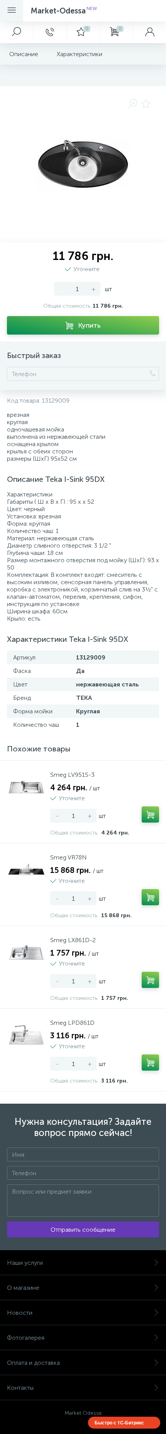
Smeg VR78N (68, 857)
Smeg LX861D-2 (73, 940)
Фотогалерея (25, 1337)
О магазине (23, 1287)
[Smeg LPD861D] (26, 1035)
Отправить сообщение (83, 1229)
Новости (19, 1312)
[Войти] (149, 32)
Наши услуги (25, 1262)
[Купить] (150, 814)
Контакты (20, 1387)
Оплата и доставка (33, 1362)
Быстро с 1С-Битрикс (119, 1422)
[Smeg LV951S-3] (26, 787)
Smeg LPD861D (72, 1022)
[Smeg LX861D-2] (26, 952)
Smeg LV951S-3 (72, 774)
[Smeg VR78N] (26, 869)
